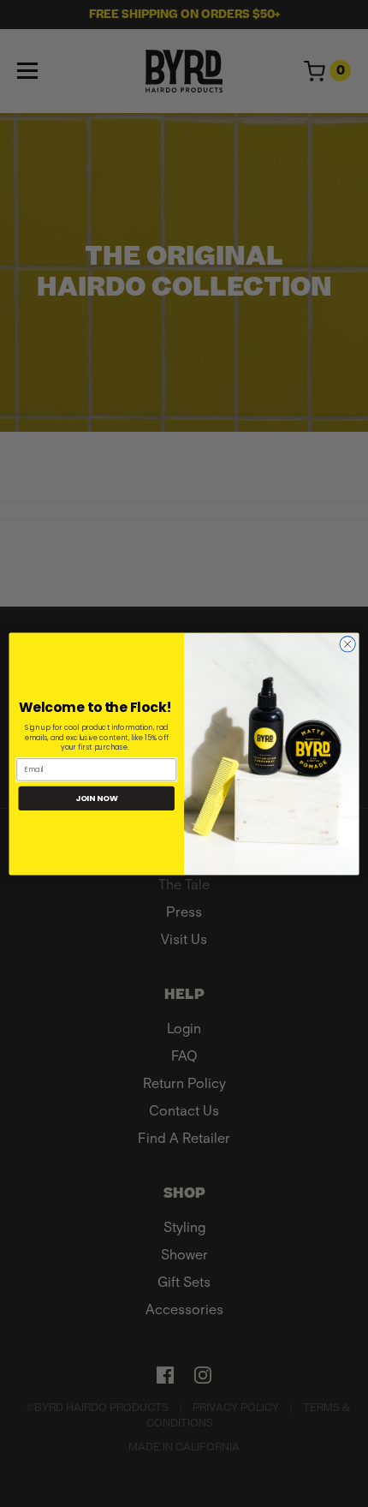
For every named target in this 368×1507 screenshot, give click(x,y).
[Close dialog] (347, 643)
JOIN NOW (96, 797)
